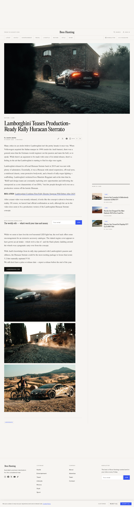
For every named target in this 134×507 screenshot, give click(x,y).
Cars (12, 118)
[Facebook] (8, 477)
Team (71, 477)
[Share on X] (62, 138)
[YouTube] (15, 477)
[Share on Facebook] (66, 138)
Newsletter (111, 37)
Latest (8, 37)
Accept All (126, 503)
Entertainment (27, 37)
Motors (55, 37)
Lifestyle (46, 37)
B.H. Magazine (123, 37)
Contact (72, 481)
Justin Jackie (11, 138)
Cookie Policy (47, 504)
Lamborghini (9, 422)
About (71, 470)
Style (63, 37)
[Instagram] (5, 477)
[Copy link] (58, 138)
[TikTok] (18, 477)
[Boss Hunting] (67, 32)
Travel (37, 37)
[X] (11, 477)
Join (78, 222)
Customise (102, 503)
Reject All (114, 503)
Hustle (16, 37)
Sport (71, 37)
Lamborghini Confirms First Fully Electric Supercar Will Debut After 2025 (45, 193)
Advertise (72, 473)
